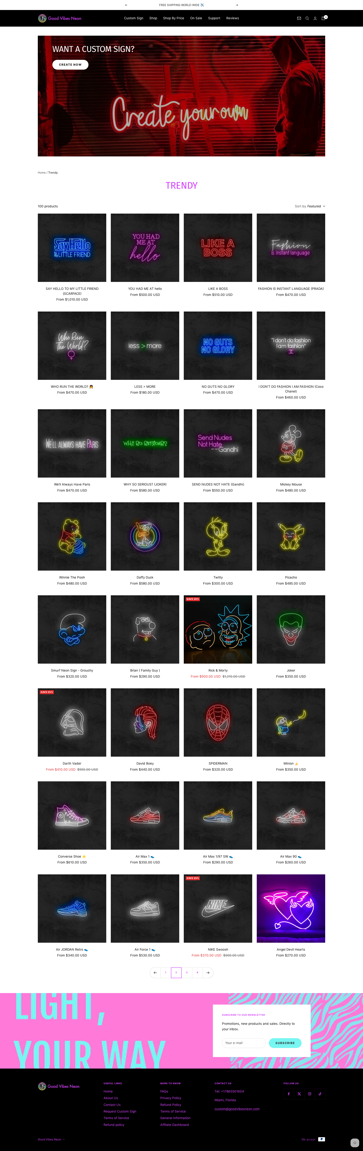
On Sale (196, 18)
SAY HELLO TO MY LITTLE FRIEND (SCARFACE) (72, 291)
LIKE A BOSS (218, 289)
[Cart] (323, 18)
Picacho (291, 577)
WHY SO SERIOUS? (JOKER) (145, 484)
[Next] (208, 972)
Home (42, 172)
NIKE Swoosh (218, 949)
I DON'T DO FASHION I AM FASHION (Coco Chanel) (291, 389)
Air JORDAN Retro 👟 (72, 949)
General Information (175, 1118)
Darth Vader (72, 763)
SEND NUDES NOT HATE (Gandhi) (218, 484)
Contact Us (112, 1105)
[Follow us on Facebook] (289, 1094)
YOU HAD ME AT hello (145, 289)
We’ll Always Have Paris (72, 484)
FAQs (164, 1091)
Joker (291, 670)
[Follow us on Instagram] (309, 1094)
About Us (111, 1098)
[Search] (307, 18)
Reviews (232, 18)
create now (70, 64)
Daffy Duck (145, 577)
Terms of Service (116, 1118)
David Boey (145, 763)
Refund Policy (170, 1105)
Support (214, 18)
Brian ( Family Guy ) (145, 670)
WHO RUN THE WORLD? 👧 (72, 387)
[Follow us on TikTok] (320, 1094)
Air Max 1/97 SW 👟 (218, 856)
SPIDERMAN (218, 763)
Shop (153, 18)
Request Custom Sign (120, 1111)
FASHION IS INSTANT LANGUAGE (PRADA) (291, 289)
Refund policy (114, 1125)
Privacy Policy (170, 1098)
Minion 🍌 (291, 763)
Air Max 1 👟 (145, 856)
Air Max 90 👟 (291, 856)
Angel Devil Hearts (291, 949)
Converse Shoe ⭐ (72, 856)
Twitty (218, 577)
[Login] (315, 18)
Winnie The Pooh (72, 577)
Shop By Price (173, 18)
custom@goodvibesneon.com (237, 1109)
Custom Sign (133, 18)
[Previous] (155, 972)
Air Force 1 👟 (145, 949)
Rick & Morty (218, 670)
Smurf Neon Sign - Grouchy (72, 670)
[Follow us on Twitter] (299, 1094)
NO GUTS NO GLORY (218, 387)
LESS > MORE (145, 387)
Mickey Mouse (291, 484)
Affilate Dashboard (174, 1125)
